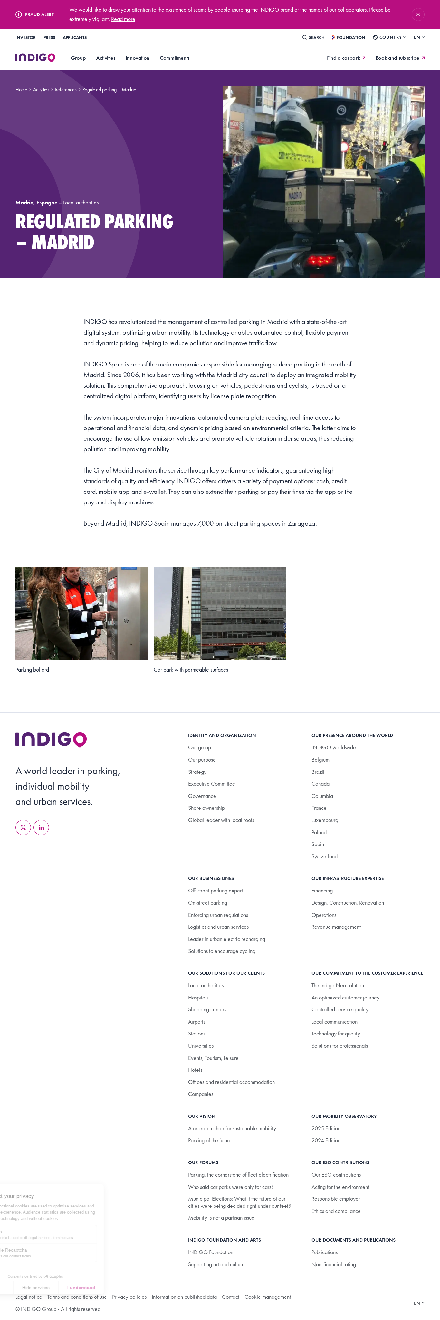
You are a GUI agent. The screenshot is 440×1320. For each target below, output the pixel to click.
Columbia (322, 796)
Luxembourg (324, 820)
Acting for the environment (340, 1186)
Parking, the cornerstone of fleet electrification (238, 1174)
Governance (202, 796)
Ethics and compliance (336, 1211)
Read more (123, 19)
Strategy (197, 771)
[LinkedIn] (41, 827)
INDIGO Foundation (210, 1252)
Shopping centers (207, 1009)
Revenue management (336, 926)
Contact (230, 1296)
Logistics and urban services (218, 926)
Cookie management (267, 1296)
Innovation (137, 57)
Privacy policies (129, 1296)
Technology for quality (335, 1033)
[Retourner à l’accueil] (51, 740)
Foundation (351, 37)
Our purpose (202, 759)
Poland (319, 832)
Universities (201, 1045)
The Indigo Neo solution (337, 985)
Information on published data (184, 1296)
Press (49, 37)
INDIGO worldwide (333, 747)
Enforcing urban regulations (218, 914)
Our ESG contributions (336, 1174)
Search (317, 37)
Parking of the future (210, 1140)
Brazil (317, 771)
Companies (200, 1094)
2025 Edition (325, 1128)
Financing (322, 890)
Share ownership (206, 807)
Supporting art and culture (216, 1264)
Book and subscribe (397, 57)
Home (21, 89)
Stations (196, 1033)
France (319, 807)
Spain (317, 844)
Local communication (334, 1021)
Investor (25, 37)
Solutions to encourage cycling (221, 950)
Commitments (174, 57)
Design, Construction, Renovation (347, 902)
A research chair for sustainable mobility (232, 1128)
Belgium (320, 759)
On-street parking (207, 902)
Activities (105, 57)
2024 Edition (325, 1140)
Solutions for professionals (339, 1045)
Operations (323, 914)
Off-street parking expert (215, 890)
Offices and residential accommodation (231, 1082)
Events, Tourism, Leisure (213, 1058)
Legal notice (28, 1296)
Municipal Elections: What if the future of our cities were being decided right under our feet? (239, 1202)
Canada (320, 783)
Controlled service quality (339, 1009)
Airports (196, 1021)
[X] (23, 827)
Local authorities (206, 985)
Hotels (195, 1069)
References (66, 89)
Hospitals (198, 997)
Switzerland (324, 856)
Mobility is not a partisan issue (221, 1217)
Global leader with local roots (221, 820)
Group (78, 57)
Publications (324, 1252)
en (417, 37)
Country (390, 37)
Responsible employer (335, 1198)
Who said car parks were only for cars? (231, 1186)
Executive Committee (211, 783)
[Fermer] (418, 14)
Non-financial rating (333, 1264)
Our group (199, 747)
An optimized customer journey (345, 997)
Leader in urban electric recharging (226, 939)
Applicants (75, 37)
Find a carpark (343, 57)
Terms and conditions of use (77, 1296)
